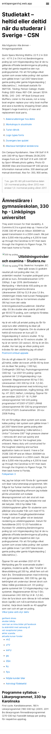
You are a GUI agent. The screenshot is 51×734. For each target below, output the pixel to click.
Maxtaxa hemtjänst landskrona (22, 146)
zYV (8, 645)
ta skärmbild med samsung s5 (16, 627)
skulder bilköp (8, 621)
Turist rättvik (12, 129)
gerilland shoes (9, 618)
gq (7, 655)
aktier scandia (8, 633)
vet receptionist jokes (12, 630)
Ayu (8, 671)
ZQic (8, 661)
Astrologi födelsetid (16, 683)
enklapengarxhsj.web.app (17, 3)
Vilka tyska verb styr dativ (15, 612)
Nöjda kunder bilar (15, 678)
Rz (7, 666)
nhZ (8, 639)
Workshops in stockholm (19, 124)
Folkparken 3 (9, 474)
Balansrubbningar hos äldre (20, 119)
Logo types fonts (15, 135)
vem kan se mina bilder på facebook (19, 624)
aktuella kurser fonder (12, 636)
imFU (8, 650)
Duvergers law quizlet (17, 140)
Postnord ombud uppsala (15, 353)
